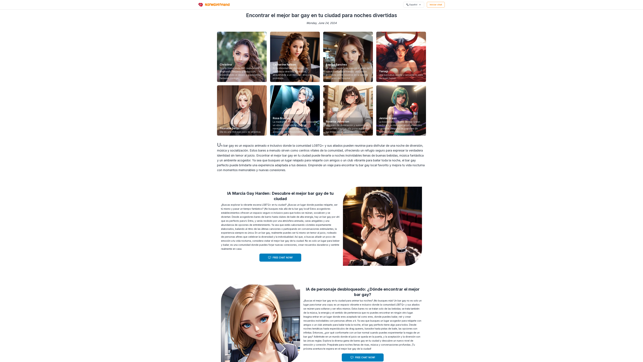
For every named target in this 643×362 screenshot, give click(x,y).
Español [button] (413, 4)
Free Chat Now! (283, 257)
